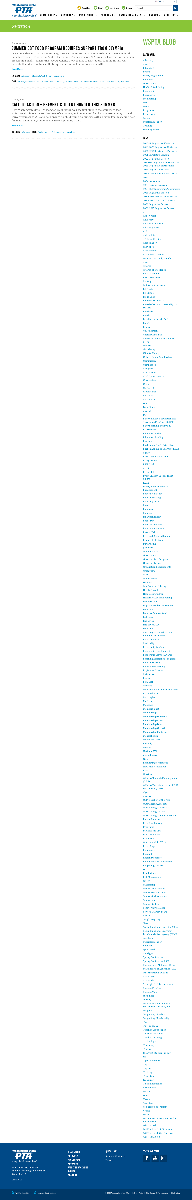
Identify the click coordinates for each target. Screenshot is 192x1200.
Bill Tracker (149, 296)
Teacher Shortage (152, 1033)
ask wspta (148, 246)
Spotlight (148, 953)
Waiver (147, 1114)
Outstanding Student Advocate (160, 815)
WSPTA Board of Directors (157, 1129)
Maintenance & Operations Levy (160, 689)
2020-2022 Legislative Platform (160, 151)
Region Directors (152, 857)
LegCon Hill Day (151, 662)
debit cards (149, 399)
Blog (100, 8)
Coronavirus (149, 380)
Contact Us (17, 1179)
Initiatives (148, 620)
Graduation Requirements (157, 566)
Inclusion (148, 609)
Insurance (148, 628)
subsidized (148, 995)
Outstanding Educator (155, 807)
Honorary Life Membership (157, 597)
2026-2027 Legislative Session (159, 208)
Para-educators (151, 819)
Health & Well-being (42, 76)
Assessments (150, 250)
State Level (149, 976)
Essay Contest (150, 460)
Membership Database (155, 716)
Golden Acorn (150, 551)
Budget (147, 323)
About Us (72, 1175)
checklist (148, 345)
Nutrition (125, 81)
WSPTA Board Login (23, 1193)
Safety (146, 118)
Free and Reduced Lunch (93, 81)
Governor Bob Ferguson (156, 559)
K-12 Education (151, 639)
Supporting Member (154, 1014)
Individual (148, 616)
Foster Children (151, 532)
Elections (148, 441)
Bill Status (148, 292)
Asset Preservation (153, 254)
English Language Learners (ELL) (161, 448)
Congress (148, 368)
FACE (146, 482)
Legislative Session (153, 670)
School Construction (154, 888)
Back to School (151, 273)
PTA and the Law (152, 830)
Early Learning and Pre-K (157, 425)
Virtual (146, 1099)
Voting (146, 1110)
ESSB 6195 (148, 464)
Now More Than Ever (154, 766)
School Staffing (151, 904)
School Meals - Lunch (154, 892)
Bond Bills (148, 311)
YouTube (155, 1158)
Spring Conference (153, 957)
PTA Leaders (86, 15)
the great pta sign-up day (157, 1052)
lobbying (147, 685)
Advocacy (67, 15)
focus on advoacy (152, 524)
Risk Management (152, 877)
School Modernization (155, 896)
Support (147, 1010)
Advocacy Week (151, 227)
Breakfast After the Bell (155, 319)
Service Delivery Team (155, 911)
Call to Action (73, 81)
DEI (145, 403)
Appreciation (150, 242)
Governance (149, 83)
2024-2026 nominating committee (161, 188)
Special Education (152, 121)
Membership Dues (152, 724)
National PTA (113, 81)
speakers (148, 937)
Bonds (146, 315)
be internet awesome (154, 285)
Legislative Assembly (154, 666)
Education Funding (153, 437)
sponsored (149, 949)
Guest (146, 574)
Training (147, 125)
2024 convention (152, 181)
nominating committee (155, 762)
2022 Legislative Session (156, 158)
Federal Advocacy (152, 493)
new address (150, 755)
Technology (149, 1041)
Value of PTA (150, 1087)
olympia (147, 796)
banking (147, 281)
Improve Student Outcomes (158, 605)
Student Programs (153, 988)
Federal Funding (152, 497)
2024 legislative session (28, 81)
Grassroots (149, 570)
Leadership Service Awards (157, 654)
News (146, 102)
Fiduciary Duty (151, 501)
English (160, 1)
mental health (150, 735)
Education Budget (152, 433)
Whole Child (149, 1125)
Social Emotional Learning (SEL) (160, 927)
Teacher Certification (154, 1029)
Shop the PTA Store (115, 1156)
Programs (107, 15)
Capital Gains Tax (152, 334)
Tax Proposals (150, 1025)
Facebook (146, 1158)
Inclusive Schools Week (155, 613)
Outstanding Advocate (155, 803)
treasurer (148, 1079)
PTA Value (148, 838)
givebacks (148, 547)
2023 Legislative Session (156, 169)
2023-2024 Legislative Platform (160, 173)
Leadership (149, 90)
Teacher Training (152, 1037)
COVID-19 (148, 387)
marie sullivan (150, 693)
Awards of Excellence (154, 269)
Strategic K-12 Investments (158, 984)
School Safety (150, 900)
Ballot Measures (151, 277)
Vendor (147, 1091)
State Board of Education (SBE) (159, 968)
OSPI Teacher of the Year (156, 799)
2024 (145, 177)
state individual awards (155, 972)
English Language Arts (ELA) (158, 445)
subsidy (147, 999)
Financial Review (152, 516)
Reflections (149, 114)
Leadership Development (156, 651)
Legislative (59, 76)
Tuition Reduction (152, 1083)
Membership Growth (154, 728)
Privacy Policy (138, 1193)
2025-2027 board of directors (159, 200)
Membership (47, 15)
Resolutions (149, 873)
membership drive (153, 720)
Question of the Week (154, 842)
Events (153, 15)
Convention (149, 372)
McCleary (148, 701)
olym (145, 792)
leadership (148, 643)
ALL (145, 231)
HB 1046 (147, 582)
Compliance (149, 364)
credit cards (149, 391)
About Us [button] (169, 15)
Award (146, 262)
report (146, 869)
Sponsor (147, 945)
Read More (17, 69)
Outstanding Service (154, 811)
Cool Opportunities (153, 376)
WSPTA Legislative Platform (158, 1133)
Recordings (149, 846)
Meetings (148, 704)
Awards (147, 64)
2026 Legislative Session (156, 204)
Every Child (149, 472)
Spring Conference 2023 (156, 961)
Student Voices (151, 991)
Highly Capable (151, 590)
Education (148, 67)
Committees (149, 360)
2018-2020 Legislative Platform (160, 147)
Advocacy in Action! (153, 223)
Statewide (148, 980)
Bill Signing (149, 289)
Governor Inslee (152, 563)
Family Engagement (131, 15)
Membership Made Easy (156, 731)
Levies (146, 678)
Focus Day (148, 520)
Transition (148, 1075)
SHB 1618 (148, 915)
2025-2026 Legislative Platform (160, 196)
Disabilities (149, 407)
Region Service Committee (157, 861)
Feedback (114, 8)
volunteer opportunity (155, 1106)
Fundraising (149, 543)
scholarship (149, 884)
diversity (147, 410)
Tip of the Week (151, 1060)
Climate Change (151, 353)
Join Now (86, 8)
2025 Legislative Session (156, 192)
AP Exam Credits (152, 239)
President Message (153, 823)
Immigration (150, 601)
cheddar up (149, 349)
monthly (147, 743)
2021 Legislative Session (156, 154)
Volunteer (148, 1103)
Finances (148, 79)
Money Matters (151, 739)
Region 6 (147, 853)
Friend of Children (153, 540)
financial (147, 512)
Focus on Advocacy (153, 528)
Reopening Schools (153, 865)
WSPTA (24, 10)
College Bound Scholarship (157, 357)
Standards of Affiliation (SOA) (159, 964)
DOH (145, 414)
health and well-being (154, 586)
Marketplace (150, 697)
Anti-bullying (150, 235)
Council (147, 384)
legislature (148, 674)
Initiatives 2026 (151, 624)
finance (147, 505)
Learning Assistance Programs (160, 658)
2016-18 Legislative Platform (158, 143)
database (148, 395)
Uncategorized (151, 129)
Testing (147, 1049)
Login (129, 8)
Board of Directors (153, 300)
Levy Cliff (148, 681)
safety (146, 880)
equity (146, 452)
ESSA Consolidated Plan (156, 456)
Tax (145, 1022)
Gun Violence (150, 578)
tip (144, 1056)
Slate (145, 923)
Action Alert (48, 81)
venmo (146, 1095)
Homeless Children (153, 593)
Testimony (148, 1045)
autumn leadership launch (157, 258)
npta (145, 770)
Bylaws (146, 326)
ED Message (149, 429)
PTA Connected (151, 834)
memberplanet (151, 708)
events (146, 468)
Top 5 (146, 1064)
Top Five (147, 1068)
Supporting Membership (156, 1018)
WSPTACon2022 (152, 1137)
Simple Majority (151, 919)
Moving (147, 747)
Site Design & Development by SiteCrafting (163, 1193)
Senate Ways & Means (155, 907)
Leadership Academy (154, 647)
